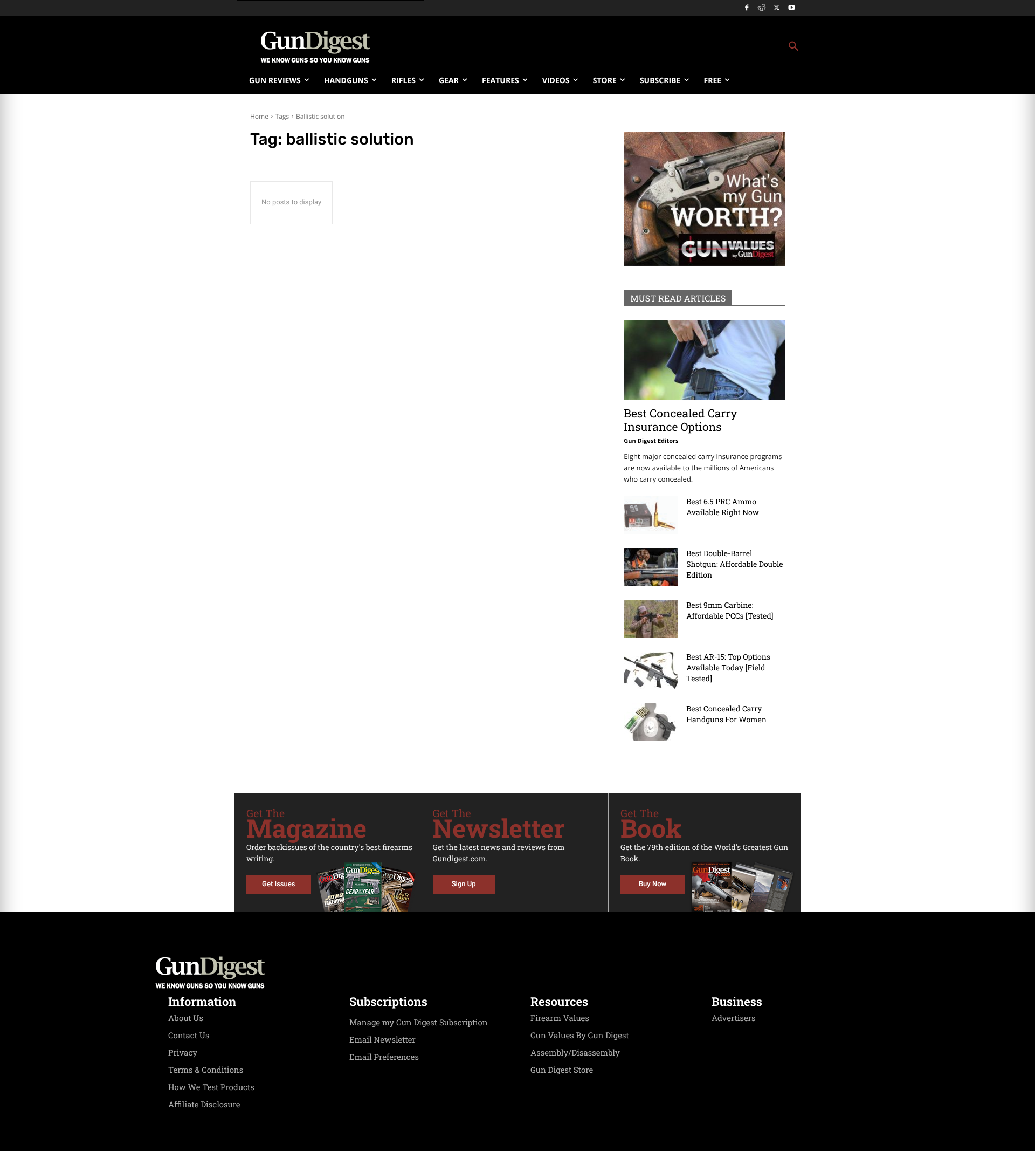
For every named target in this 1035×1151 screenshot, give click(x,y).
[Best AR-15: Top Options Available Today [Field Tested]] (651, 670)
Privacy (182, 1052)
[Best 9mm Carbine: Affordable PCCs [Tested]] (651, 619)
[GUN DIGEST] (517, 972)
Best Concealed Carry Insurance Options (680, 420)
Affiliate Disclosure (204, 1104)
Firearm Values (559, 1018)
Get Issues (278, 884)
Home (259, 116)
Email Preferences (384, 1057)
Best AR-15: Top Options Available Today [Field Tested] (728, 667)
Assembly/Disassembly (575, 1052)
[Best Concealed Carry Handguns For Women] (651, 722)
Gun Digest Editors (651, 441)
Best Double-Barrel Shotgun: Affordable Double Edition (734, 564)
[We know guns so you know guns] (315, 47)
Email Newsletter (382, 1039)
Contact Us (188, 1035)
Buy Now (652, 884)
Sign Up (464, 884)
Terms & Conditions (205, 1070)
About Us (185, 1018)
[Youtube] (791, 8)
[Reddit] (762, 8)
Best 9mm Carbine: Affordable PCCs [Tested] (729, 610)
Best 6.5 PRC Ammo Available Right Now (722, 506)
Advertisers (734, 1018)
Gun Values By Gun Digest (579, 1035)
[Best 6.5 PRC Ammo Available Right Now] (651, 515)
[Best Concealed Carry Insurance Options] (704, 360)
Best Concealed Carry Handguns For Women (726, 713)
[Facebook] (747, 8)
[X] (776, 8)
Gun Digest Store (561, 1070)
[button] (604, 47)
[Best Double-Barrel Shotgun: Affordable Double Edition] (651, 567)
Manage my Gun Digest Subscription (418, 1022)
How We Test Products (211, 1087)
